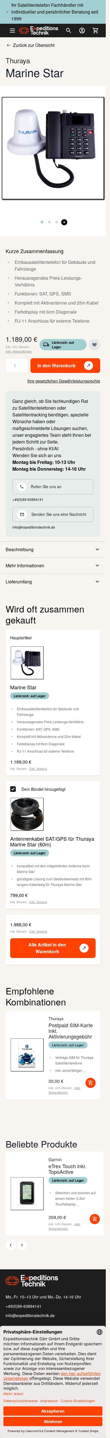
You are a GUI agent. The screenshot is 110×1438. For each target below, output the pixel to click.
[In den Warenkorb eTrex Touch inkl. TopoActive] (95, 1219)
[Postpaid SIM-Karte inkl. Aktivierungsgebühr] (27, 1055)
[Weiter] (22, 1245)
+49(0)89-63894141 (23, 1306)
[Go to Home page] (38, 30)
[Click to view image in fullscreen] (53, 148)
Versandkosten (22, 351)
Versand (41, 769)
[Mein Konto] (82, 30)
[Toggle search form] (68, 30)
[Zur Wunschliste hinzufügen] (94, 344)
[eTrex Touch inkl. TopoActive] (27, 1193)
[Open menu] (15, 30)
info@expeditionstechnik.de (30, 1315)
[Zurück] (11, 1245)
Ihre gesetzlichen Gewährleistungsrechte (63, 381)
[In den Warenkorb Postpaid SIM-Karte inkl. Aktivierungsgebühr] (90, 1083)
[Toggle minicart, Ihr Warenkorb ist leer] (95, 30)
